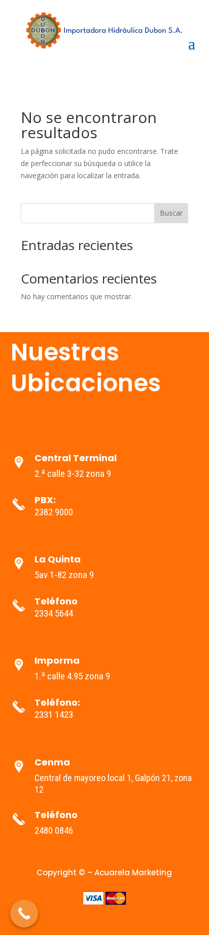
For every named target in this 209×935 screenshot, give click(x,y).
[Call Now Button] (24, 913)
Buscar (171, 213)
